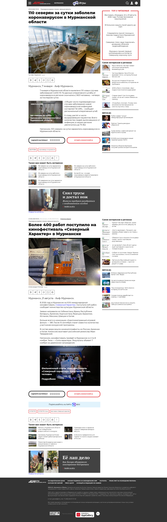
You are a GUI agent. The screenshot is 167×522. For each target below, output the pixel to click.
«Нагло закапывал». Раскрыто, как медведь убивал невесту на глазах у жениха (124, 232)
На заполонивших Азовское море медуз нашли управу (123, 281)
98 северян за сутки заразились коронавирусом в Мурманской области (49, 167)
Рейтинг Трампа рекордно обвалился (120, 124)
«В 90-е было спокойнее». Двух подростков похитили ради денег (124, 89)
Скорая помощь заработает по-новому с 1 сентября (122, 296)
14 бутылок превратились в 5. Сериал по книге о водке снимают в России (86, 436)
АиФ (43, 75)
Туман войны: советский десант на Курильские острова (123, 131)
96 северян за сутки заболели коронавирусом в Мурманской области (49, 175)
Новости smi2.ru (36, 212)
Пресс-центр (69, 483)
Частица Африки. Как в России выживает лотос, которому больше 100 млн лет (124, 75)
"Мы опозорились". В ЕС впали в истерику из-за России (122, 288)
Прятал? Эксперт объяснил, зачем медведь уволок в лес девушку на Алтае (124, 224)
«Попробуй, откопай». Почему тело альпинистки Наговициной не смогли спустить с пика (124, 104)
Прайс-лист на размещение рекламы (122, 481)
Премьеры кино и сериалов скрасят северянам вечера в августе (84, 429)
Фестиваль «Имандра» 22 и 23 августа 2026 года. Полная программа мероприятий (120, 17)
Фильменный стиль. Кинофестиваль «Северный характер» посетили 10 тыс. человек (66, 371)
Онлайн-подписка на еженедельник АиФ (82, 481)
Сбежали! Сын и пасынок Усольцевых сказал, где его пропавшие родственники (125, 239)
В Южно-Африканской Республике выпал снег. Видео (123, 273)
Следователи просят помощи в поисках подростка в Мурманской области (120, 35)
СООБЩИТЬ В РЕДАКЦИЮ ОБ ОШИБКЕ (88, 483)
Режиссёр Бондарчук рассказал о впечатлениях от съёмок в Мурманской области (50, 444)
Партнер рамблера (67, 513)
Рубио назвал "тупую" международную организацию (122, 116)
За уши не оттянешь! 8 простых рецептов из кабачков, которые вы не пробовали (125, 82)
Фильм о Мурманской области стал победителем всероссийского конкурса (49, 429)
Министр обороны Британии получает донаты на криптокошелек (124, 146)
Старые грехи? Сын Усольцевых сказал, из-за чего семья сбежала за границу (124, 97)
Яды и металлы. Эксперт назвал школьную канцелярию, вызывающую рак (123, 67)
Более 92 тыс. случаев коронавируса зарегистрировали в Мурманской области (86, 175)
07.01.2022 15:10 (34, 9)
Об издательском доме (56, 481)
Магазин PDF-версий (55, 483)
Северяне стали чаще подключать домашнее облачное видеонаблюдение (120, 44)
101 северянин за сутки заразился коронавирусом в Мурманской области (50, 182)
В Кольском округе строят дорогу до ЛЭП (120, 26)
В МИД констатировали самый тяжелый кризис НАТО (122, 139)
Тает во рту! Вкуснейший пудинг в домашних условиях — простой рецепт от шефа (124, 262)
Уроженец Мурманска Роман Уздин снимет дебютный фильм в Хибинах (50, 436)
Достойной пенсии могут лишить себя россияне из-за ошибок (123, 303)
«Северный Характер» (65, 305)
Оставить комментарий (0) (83, 140)
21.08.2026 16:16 (34, 219)
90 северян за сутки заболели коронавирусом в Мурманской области (85, 167)
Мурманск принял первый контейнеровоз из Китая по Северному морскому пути (120, 53)
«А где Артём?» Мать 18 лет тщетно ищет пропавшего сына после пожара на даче (124, 247)
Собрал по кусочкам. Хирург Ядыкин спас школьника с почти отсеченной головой (125, 254)
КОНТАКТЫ (103, 481)
